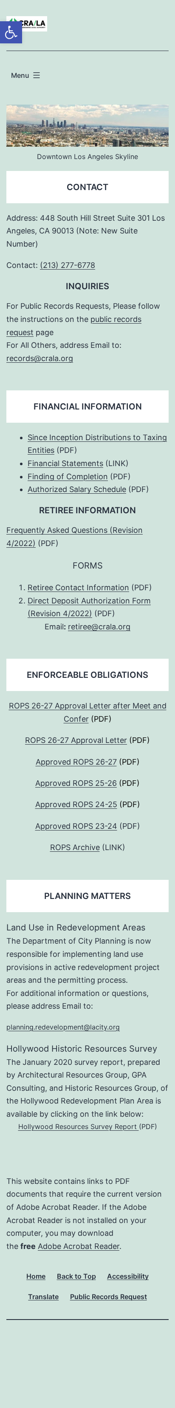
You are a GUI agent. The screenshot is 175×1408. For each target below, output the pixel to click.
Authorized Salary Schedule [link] (77, 489)
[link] (11, 32)
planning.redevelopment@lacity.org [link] (63, 1027)
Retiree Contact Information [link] (78, 587)
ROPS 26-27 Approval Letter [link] (76, 740)
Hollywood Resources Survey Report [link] (78, 1126)
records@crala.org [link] (39, 358)
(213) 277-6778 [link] (67, 265)
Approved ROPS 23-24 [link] (76, 826)
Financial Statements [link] (65, 463)
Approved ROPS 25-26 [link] (76, 783)
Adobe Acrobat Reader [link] (78, 1246)
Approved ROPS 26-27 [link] (76, 761)
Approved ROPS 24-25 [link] (76, 804)
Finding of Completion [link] (68, 476)
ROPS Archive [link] (75, 847)
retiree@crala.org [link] (99, 626)
